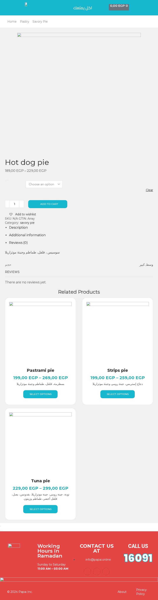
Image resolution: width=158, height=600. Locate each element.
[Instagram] (106, 571)
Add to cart (49, 203)
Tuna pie (40, 480)
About (122, 592)
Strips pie (117, 370)
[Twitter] (96, 571)
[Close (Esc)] (0, 526)
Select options (40, 394)
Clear (149, 190)
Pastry (24, 21)
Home (12, 21)
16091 (138, 558)
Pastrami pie (40, 370)
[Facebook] (87, 571)
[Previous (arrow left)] (0, 530)
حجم (7, 180)
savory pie (40, 21)
